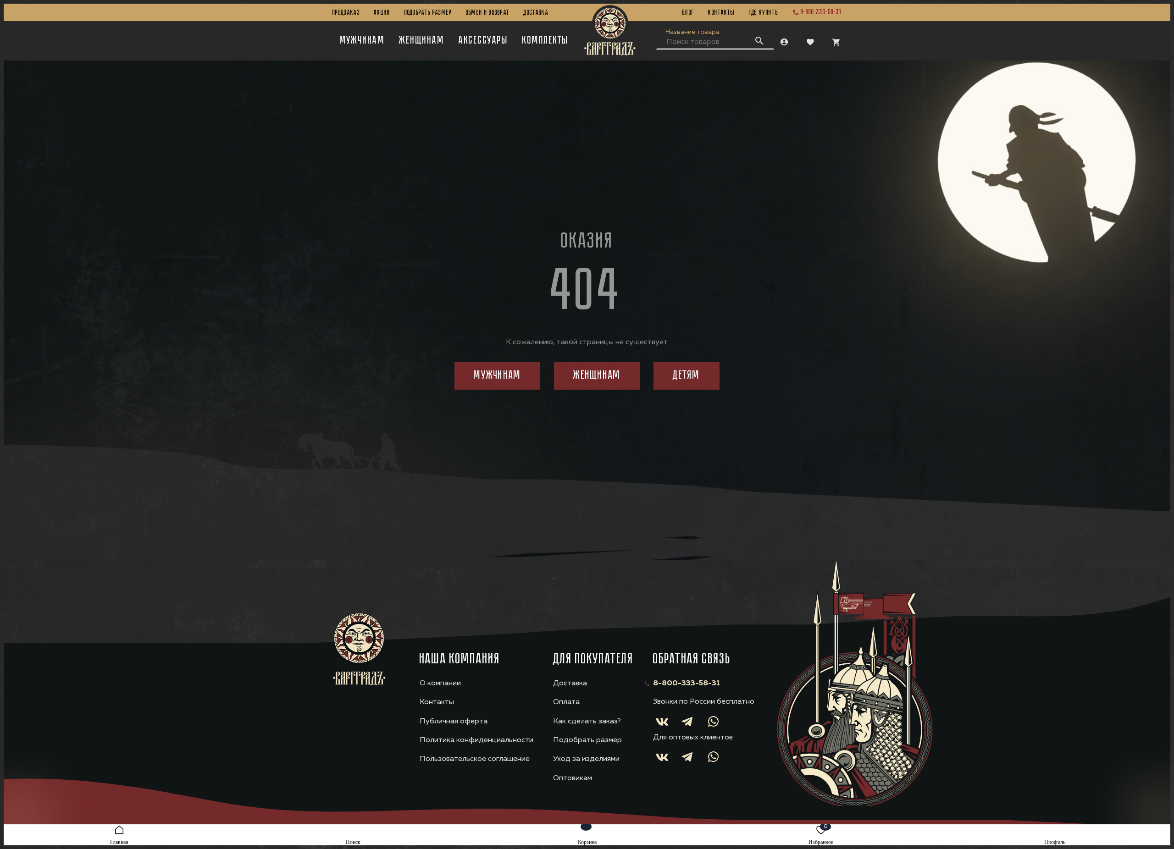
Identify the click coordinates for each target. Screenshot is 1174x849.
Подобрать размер (428, 13)
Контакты (721, 13)
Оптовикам (572, 778)
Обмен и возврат (488, 13)
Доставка (535, 13)
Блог (688, 13)
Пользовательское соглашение (475, 759)
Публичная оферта (453, 721)
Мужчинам (362, 40)
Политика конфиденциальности (476, 740)
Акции (382, 13)
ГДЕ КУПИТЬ (763, 13)
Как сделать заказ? (587, 721)
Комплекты (545, 40)
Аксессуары (483, 40)
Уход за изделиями (586, 759)
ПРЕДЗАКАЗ (346, 13)
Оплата (566, 702)
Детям (686, 375)
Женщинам (421, 40)
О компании (440, 683)
